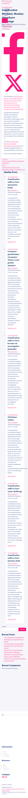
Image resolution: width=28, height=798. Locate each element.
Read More (12, 242)
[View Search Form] (5, 20)
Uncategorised (13, 177)
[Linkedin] (2, 777)
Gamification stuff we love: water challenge (15, 488)
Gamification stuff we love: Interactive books (14, 183)
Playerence (18, 789)
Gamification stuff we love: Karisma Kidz (14, 558)
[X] (14, 93)
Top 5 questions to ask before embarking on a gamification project (14, 639)
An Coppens (13, 190)
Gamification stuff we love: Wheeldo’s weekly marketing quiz (13, 167)
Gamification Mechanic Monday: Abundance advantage (11, 144)
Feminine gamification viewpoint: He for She (13, 161)
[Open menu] (3, 35)
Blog (6, 15)
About (7, 11)
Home (7, 9)
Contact (7, 13)
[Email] (3, 777)
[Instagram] (6, 777)
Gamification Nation (10, 789)
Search (4, 626)
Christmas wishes (12, 419)
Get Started (6, 24)
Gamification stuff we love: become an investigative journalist (14, 343)
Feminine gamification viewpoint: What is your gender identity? (13, 258)
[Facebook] (14, 71)
